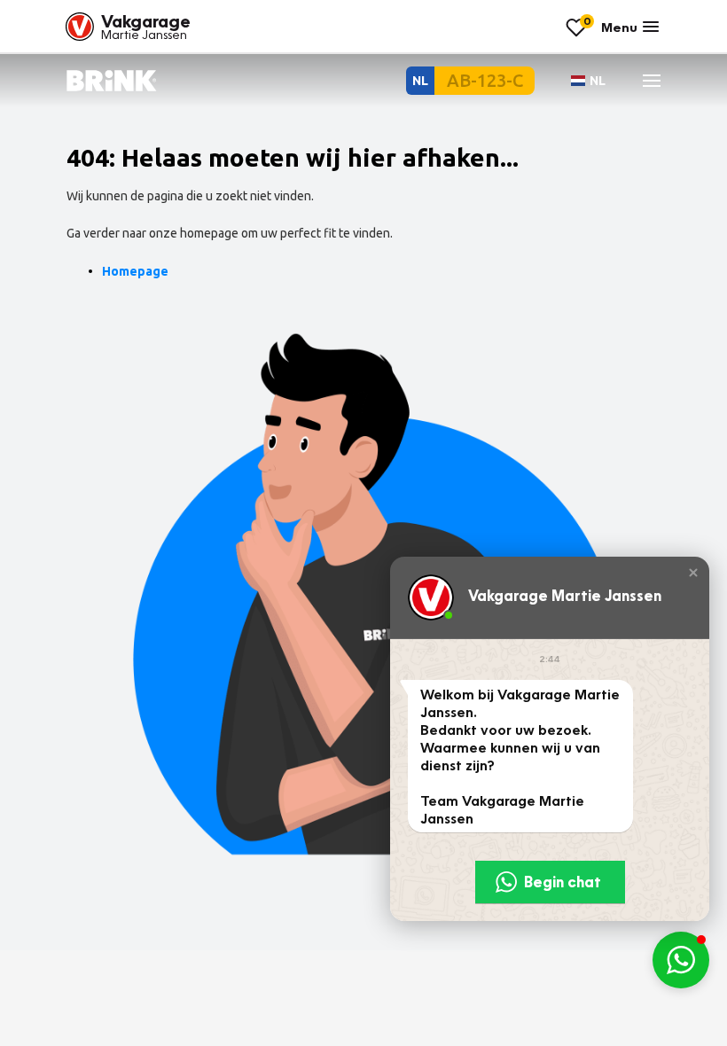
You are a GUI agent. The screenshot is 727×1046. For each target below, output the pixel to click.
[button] (693, 573)
